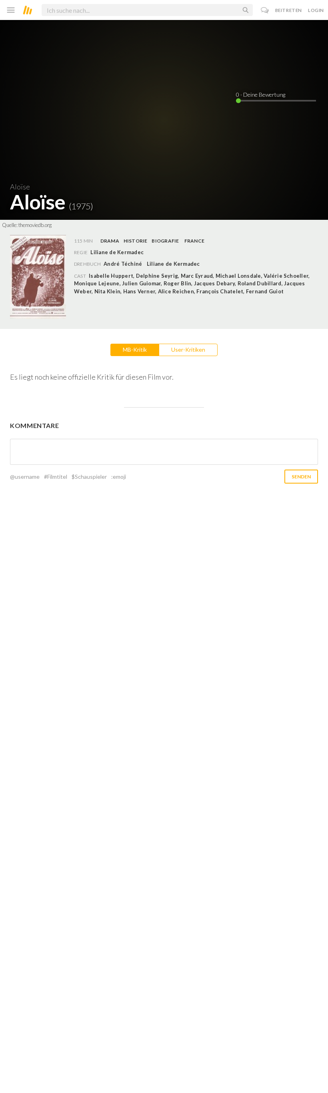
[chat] (265, 10)
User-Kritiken (188, 349)
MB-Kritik (135, 349)
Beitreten (288, 10)
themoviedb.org (35, 225)
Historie (136, 241)
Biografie (165, 241)
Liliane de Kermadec (173, 264)
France (194, 241)
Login (316, 10)
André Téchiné (123, 264)
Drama (109, 241)
